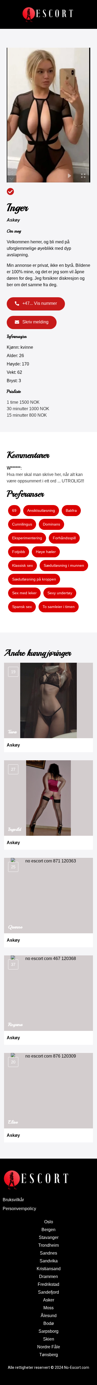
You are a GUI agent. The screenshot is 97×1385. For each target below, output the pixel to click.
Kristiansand (49, 1268)
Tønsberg (48, 1354)
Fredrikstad (48, 1284)
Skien (48, 1339)
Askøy (13, 220)
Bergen (48, 1229)
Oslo (48, 1222)
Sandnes (48, 1253)
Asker (48, 1300)
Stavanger (48, 1237)
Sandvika (49, 1261)
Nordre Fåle (48, 1347)
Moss (48, 1307)
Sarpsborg (48, 1331)
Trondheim (48, 1245)
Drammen (48, 1276)
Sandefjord (48, 1292)
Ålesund (49, 1315)
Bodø (48, 1323)
